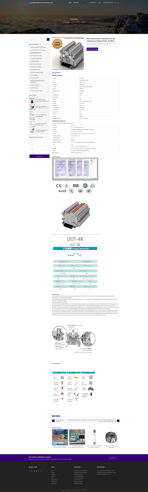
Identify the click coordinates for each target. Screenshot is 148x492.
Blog (99, 2)
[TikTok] (41, 471)
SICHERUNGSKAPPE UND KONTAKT (38, 47)
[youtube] (36, 471)
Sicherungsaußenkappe (36, 64)
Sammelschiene (34, 75)
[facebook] (29, 471)
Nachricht (93, 2)
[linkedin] (32, 471)
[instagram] (39, 471)
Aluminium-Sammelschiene (36, 90)
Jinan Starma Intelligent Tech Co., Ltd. (104, 474)
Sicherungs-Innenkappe (36, 66)
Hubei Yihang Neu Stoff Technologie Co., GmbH (106, 470)
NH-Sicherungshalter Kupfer (37, 72)
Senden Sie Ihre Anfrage (92, 49)
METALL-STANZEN (35, 85)
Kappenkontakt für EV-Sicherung (38, 50)
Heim (70, 2)
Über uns (76, 2)
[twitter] (34, 471)
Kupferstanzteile (34, 88)
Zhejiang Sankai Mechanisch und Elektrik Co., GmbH (106, 472)
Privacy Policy (53, 483)
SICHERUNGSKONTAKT (75, 22)
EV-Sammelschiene (35, 78)
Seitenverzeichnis (54, 481)
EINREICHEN (39, 156)
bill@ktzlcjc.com (84, 490)
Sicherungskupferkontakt (36, 55)
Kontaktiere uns (108, 2)
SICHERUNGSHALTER (35, 69)
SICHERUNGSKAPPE (35, 61)
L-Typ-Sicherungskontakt (36, 58)
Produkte (84, 2)
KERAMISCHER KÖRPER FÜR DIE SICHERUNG (37, 81)
